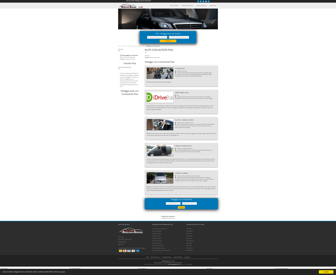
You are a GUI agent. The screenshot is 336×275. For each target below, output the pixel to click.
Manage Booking (122, 242)
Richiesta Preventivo (167, 257)
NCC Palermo (189, 250)
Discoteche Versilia (202, 150)
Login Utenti (121, 244)
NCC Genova (189, 236)
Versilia (206, 98)
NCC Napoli (189, 243)
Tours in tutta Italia (156, 231)
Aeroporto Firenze (181, 72)
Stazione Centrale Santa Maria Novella (193, 76)
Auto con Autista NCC (122, 46)
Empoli (205, 124)
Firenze (183, 71)
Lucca (186, 122)
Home (147, 257)
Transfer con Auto (156, 233)
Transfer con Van (156, 236)
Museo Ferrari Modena (202, 74)
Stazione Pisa (201, 98)
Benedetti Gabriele (181, 173)
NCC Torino (189, 245)
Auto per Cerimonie (157, 240)
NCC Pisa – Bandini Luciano (184, 120)
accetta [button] (326, 272)
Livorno (182, 122)
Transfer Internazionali (157, 245)
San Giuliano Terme (204, 126)
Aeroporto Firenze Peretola (192, 72)
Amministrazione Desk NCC (125, 239)
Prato (183, 76)
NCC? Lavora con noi (155, 257)
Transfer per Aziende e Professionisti (161, 250)
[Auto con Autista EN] (142, 7)
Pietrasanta (177, 180)
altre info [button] (62, 272)
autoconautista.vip (168, 262)
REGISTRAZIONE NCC (166, 261)
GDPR (173, 261)
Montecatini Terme (179, 98)
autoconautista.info (177, 262)
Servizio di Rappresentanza (158, 248)
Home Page (121, 237)
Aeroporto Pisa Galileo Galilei (205, 72)
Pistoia (191, 122)
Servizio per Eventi (156, 238)
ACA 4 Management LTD (174, 264)
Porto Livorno (187, 98)
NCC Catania (189, 248)
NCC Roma (189, 238)
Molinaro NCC (180, 68)
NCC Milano (189, 228)
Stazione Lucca (194, 98)
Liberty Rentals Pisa (182, 92)
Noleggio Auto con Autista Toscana (138, 46)
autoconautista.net (158, 262)
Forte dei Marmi (206, 96)
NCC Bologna (189, 231)
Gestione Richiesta (178, 257)
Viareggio (210, 98)
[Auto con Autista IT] (139, 7)
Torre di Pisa (193, 151)
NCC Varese (189, 233)
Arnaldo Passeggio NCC (183, 146)
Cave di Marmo (194, 150)
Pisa (186, 71)
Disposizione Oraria (157, 243)
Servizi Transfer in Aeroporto (159, 228)
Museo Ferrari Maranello (191, 74)
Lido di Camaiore (199, 179)
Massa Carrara (187, 148)
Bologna (179, 71)
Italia (129, 46)
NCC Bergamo (189, 240)
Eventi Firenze (178, 74)
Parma (196, 176)
